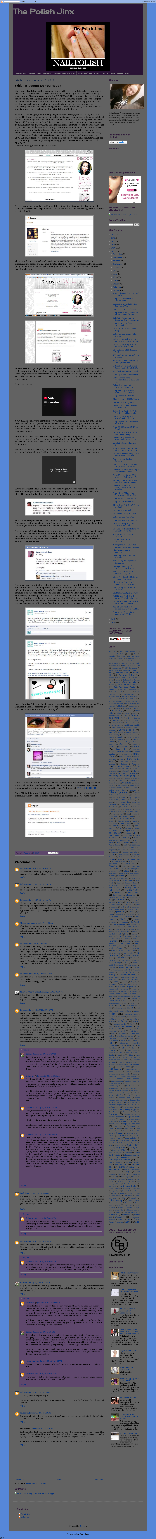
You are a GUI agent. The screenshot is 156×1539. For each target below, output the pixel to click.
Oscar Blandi (132, 1050)
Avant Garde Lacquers (129, 677)
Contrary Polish (114, 778)
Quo (134, 1083)
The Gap (131, 1181)
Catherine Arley (124, 742)
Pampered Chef (114, 1060)
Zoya (128, 1222)
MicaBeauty (113, 991)
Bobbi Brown (134, 718)
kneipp (134, 931)
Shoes (133, 1121)
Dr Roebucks (127, 809)
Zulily (137, 1222)
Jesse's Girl (132, 909)
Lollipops (136, 960)
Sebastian (126, 1112)
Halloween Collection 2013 (118, 878)
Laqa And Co (127, 941)
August (116, 267)
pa (123, 1055)
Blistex (126, 713)
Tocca (118, 1188)
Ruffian (111, 1107)
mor (135, 1001)
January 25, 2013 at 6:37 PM (45, 1218)
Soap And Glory (131, 1138)
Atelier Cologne (114, 670)
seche (135, 1112)
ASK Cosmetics (131, 668)
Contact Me (20, 73)
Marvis (125, 982)
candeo (111, 737)
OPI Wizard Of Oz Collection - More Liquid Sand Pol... (125, 602)
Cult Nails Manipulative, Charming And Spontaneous (126, 319)
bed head (133, 696)
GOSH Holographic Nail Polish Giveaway (129, 1291)
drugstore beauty (132, 811)
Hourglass (130, 895)
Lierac (113, 950)
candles (120, 737)
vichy (118, 1205)
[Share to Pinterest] (57, 853)
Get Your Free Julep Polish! (124, 402)
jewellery (120, 912)
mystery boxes (132, 1005)
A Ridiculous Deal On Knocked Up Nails (126, 294)
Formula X (135, 845)
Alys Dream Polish (131, 658)
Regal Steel (134, 1090)
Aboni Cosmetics (131, 651)
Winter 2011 (114, 1215)
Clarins (112, 764)
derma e (113, 797)
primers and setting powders (128, 1079)
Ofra (121, 1045)
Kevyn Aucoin (131, 927)
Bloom (134, 713)
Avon (111, 680)
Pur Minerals (115, 1083)
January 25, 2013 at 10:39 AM (48, 1076)
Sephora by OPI (130, 1114)
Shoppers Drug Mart (131, 1124)
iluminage (134, 900)
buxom (112, 732)
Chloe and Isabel (125, 756)
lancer (135, 938)
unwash (133, 1198)
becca (124, 697)
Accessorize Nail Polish (117, 654)
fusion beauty (124, 857)
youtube (120, 1219)
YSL (128, 1219)
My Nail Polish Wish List (64, 73)
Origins (112, 1050)
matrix (122, 984)
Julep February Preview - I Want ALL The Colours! (124, 391)
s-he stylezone (129, 1107)
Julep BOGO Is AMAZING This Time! (125, 428)
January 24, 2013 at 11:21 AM (40, 974)
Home (59, 1479)
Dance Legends (116, 787)
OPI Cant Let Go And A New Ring (124, 330)
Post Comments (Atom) (36, 1483)
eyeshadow (115, 833)
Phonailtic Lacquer (131, 1069)
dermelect (122, 797)
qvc (122, 1086)
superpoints (116, 1172)
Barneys (111, 685)
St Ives (132, 1150)
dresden (137, 809)
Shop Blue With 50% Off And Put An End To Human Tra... (125, 449)
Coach (135, 769)
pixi (127, 1071)
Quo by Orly (113, 1086)
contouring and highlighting (122, 776)
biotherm (126, 708)
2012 (113, 619)
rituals (111, 1098)
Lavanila (124, 946)
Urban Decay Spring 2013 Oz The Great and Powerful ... (125, 412)
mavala (111, 986)
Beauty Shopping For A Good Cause (129, 1380)
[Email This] (49, 853)
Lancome (114, 941)
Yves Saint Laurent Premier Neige (124, 444)
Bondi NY (127, 720)
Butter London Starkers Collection (123, 460)
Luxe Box (112, 967)
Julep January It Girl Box (123, 502)
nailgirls (133, 1019)
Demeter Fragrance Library (120, 795)
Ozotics (112, 1055)
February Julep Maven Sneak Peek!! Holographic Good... (125, 481)
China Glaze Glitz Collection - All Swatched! (125, 407)
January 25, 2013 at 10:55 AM (46, 1107)
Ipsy (128, 902)
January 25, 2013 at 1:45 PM (44, 1332)
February (117, 287)
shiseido (122, 1121)
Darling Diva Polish (117, 790)
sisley (138, 1128)
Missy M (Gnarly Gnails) (30, 992)
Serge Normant (134, 1119)
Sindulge (119, 1128)
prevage (111, 1079)
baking (117, 682)
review (135, 1093)
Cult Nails (126, 783)
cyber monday (121, 785)
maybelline (131, 986)
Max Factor (120, 986)
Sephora (113, 1114)
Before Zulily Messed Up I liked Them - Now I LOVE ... (125, 439)
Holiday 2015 (120, 893)
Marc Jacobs (114, 979)
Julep (122, 919)
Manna (134, 977)
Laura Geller (125, 943)
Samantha (30, 1107)
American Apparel (115, 661)
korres (134, 934)
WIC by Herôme (130, 1212)
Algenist (112, 656)
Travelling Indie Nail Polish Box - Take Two (125, 305)
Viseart (137, 1205)
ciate (121, 759)
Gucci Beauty (113, 873)
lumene (134, 962)
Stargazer (119, 1153)
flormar (134, 842)
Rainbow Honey (131, 1086)
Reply (22, 877)
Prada (135, 1074)
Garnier (112, 859)
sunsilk (126, 1169)
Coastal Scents (114, 771)
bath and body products (129, 685)
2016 (113, 241)
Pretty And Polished (129, 1076)
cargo (127, 739)
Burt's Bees (112, 730)
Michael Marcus (114, 993)
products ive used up (132, 1081)
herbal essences (114, 885)
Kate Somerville (119, 924)
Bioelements (133, 706)
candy (129, 737)
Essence (116, 825)
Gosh (126, 871)
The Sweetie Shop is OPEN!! (124, 514)
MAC (137, 967)
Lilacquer (121, 950)
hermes (126, 885)
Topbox (114, 1193)
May (115, 277)
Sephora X (122, 1119)
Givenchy (129, 864)
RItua (135, 1095)
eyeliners (130, 830)
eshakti (137, 823)
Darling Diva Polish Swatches (125, 374)
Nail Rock (112, 1017)
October (116, 261)
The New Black (130, 1184)
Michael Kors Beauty (128, 991)
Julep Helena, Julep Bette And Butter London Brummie (125, 313)
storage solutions (132, 1155)
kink (117, 929)
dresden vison (116, 811)
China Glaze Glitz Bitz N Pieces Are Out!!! (126, 506)
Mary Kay (134, 982)
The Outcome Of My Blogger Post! (125, 351)
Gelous (120, 859)
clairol (134, 761)
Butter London (126, 730)
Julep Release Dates (120, 73)
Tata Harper (125, 1177)
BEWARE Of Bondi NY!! (129, 1397)
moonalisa (127, 1001)
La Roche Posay (114, 938)
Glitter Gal (119, 869)
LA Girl (135, 936)
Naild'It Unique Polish (117, 1019)
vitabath (120, 1207)
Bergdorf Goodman (115, 701)
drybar (115, 814)
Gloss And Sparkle (133, 869)
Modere (134, 998)
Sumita (128, 1162)
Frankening (122, 850)
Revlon (120, 1095)
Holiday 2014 (133, 890)
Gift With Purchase (132, 859)
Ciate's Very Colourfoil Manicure (122, 551)
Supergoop (136, 1169)
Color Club (125, 771)
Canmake (120, 739)
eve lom (128, 828)
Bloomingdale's (114, 715)
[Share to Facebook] (55, 853)
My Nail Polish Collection (40, 73)
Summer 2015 (114, 1169)
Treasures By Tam (133, 1193)
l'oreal (118, 936)
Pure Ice (126, 1083)
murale (111, 1005)
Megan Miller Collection (118, 989)
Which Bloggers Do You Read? (125, 371)
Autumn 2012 (122, 673)
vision (113, 1207)
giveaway (113, 864)
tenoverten (130, 1179)
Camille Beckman (130, 735)
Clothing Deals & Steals (122, 766)
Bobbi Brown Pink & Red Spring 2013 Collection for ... (125, 597)
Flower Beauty (114, 845)
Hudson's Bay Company (117, 897)
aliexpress (121, 656)
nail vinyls (121, 1017)
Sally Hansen (114, 1112)
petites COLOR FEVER (123, 1067)
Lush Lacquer (132, 965)
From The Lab (123, 854)
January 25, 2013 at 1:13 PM (40, 1392)
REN (110, 1093)
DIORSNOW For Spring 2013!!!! (125, 593)
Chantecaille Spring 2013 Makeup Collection (123, 524)
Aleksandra (25, 923)
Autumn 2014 (126, 675)
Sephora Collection (116, 1117)
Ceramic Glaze (123, 747)
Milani (125, 993)
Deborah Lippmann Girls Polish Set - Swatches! (123, 386)
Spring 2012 (133, 1145)
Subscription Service (119, 1159)
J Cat (138, 904)
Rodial (120, 1102)
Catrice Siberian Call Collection (122, 540)
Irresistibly (136, 902)
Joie (138, 914)
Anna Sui (125, 666)
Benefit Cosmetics (127, 699)
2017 (113, 238)
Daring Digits (131, 788)
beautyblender (129, 694)
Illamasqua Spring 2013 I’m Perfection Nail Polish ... (124, 346)
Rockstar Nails (124, 1098)
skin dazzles (115, 1131)
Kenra (122, 927)
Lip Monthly (128, 953)
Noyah (124, 1038)
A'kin (121, 651)
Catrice (123, 744)
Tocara (111, 1188)
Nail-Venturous (132, 1017)
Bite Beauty (117, 711)
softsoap (112, 1140)
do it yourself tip (122, 802)
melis (134, 989)
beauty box (128, 692)
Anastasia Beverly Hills (130, 663)
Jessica (111, 912)
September (118, 264)
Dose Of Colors (125, 807)
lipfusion (127, 955)
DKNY (111, 802)
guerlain (123, 873)
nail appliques (119, 1008)
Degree (137, 792)
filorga (129, 840)
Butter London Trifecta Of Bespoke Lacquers (124, 572)
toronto (122, 1193)
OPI (123, 1047)
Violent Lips (128, 1205)
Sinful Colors (128, 1128)
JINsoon (132, 912)
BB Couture (123, 689)
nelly (117, 1026)
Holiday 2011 (114, 888)
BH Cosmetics (130, 704)
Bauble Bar (113, 689)
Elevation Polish (126, 816)
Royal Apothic (132, 1105)
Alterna (119, 658)
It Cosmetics (128, 905)
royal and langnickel (117, 1105)
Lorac (126, 962)
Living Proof (114, 960)
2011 (113, 622)
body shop (117, 720)
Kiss (122, 929)
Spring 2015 (118, 1150)
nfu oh (122, 1031)
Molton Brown (114, 1001)
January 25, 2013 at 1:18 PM (40, 1413)
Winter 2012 (126, 1215)
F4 (135, 833)
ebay (128, 814)
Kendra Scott (113, 927)
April (115, 280)
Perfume (112, 1064)
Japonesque (136, 907)
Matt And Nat (132, 984)
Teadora (135, 1177)
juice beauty (128, 916)
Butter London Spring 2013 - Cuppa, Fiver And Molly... (125, 465)
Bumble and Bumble (132, 725)
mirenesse (112, 996)
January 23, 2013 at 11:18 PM (40, 884)
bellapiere (112, 699)
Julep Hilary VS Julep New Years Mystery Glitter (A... (124, 494)
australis (126, 670)
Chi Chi (127, 754)
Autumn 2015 (113, 677)
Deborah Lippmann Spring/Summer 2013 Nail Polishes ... (124, 488)
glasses (125, 866)
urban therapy (117, 1203)
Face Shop (128, 835)
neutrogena (129, 1029)
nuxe (129, 1040)
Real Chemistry (114, 1088)
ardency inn (116, 668)
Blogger (83, 1526)
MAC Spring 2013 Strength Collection (124, 588)
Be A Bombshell (116, 692)
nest (138, 1026)
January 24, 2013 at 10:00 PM (41, 1010)
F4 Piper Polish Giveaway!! (126, 1369)
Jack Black (114, 907)
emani (135, 821)
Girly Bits (132, 862)
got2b (135, 871)
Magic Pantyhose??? (128, 1351)
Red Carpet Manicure (129, 1088)
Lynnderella (124, 967)
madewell (127, 970)
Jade (127, 907)
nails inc (112, 1021)
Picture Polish (115, 1071)
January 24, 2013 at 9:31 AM (40, 944)
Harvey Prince (131, 883)
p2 (119, 1055)
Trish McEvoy (116, 1196)
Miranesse (133, 993)
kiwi (132, 929)
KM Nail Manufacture (122, 931)
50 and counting (32, 1361)
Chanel (136, 746)
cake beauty (114, 735)
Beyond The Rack (117, 704)
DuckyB (23, 1193)
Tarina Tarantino (133, 1174)
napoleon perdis (119, 1024)
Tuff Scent (128, 1196)
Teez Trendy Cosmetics (117, 1179)
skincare (119, 1133)
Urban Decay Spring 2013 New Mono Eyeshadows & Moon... (126, 340)
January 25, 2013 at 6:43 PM (46, 1262)
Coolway (127, 778)
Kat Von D (135, 922)
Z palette (120, 1222)
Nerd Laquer (126, 1026)
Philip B (136, 1067)
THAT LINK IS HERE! (86, 788)
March (116, 284)
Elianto (111, 818)
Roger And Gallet (131, 1102)
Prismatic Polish (117, 1081)
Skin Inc (126, 1131)
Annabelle (136, 666)
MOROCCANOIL (114, 1003)
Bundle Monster (117, 727)
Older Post (98, 1479)
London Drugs (116, 962)
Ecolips (135, 814)
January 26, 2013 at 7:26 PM (42, 1429)
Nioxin (113, 1033)
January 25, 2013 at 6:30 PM (46, 1134)
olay (133, 1045)
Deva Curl (114, 800)
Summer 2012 (121, 1165)
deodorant (136, 795)
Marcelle (116, 982)
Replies (26, 1050)
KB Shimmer (132, 924)
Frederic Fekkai (134, 850)
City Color (124, 761)
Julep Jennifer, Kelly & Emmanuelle (122, 324)
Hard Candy (128, 881)
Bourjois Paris (117, 723)
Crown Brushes (114, 783)
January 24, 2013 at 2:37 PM (52, 992)
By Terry (128, 732)
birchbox (136, 708)
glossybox (115, 871)
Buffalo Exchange (115, 725)
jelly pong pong (117, 909)
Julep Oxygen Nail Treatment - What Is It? (126, 423)
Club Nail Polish (123, 769)
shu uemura (131, 1126)
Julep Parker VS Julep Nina (124, 396)
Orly (120, 1050)
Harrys (119, 883)
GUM (113, 876)
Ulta (123, 1198)
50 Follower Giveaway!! (129, 1273)
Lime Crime (131, 950)
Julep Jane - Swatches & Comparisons (123, 299)
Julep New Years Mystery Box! (125, 520)
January (116, 290)
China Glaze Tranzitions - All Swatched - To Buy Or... (125, 433)
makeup (112, 975)
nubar (132, 1038)
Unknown (24, 868)
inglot (120, 902)
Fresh (111, 854)
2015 (113, 245)
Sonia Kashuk (113, 1143)
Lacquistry (126, 938)
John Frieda (130, 914)
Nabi (110, 1008)
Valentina (128, 1203)
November (117, 257)
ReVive (111, 1095)
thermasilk (112, 1186)
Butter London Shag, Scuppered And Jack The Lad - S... (126, 380)
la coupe (127, 936)
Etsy (120, 828)
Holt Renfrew (134, 893)
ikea (110, 900)
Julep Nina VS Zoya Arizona (124, 498)
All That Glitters (134, 656)
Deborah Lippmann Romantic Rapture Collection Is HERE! (125, 367)
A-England (113, 651)
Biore (110, 708)
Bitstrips (129, 711)
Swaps (127, 1172)
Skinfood (130, 1133)
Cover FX (121, 780)
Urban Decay (115, 1200)
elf (136, 816)
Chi (120, 754)
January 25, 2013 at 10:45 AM (48, 1303)
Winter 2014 (120, 1217)
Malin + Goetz (114, 977)
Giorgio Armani (118, 862)
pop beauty (125, 1074)
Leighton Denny (133, 948)
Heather (29, 1054)
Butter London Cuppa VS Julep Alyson (126, 335)
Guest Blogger (135, 873)
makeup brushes (127, 975)
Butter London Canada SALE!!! (125, 309)
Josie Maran (116, 916)
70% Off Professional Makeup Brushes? (126, 356)
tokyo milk (126, 1188)
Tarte (114, 1176)
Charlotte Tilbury (124, 752)
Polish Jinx (25, 1514)
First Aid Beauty (123, 842)
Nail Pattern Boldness (123, 1011)
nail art (130, 1008)
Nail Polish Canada (131, 1014)
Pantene (126, 1060)
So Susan (119, 1138)
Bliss (119, 713)
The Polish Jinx (43, 11)
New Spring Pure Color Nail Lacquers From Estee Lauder (126, 546)
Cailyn (135, 732)
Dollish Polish (125, 804)
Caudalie (112, 747)
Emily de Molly (125, 823)
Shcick (113, 1121)
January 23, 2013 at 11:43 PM (40, 900)
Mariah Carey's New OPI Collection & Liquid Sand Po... (126, 608)
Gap (135, 857)
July (115, 271)
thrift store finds (128, 1186)
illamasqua (120, 899)
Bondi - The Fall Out (128, 1433)
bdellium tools (135, 689)
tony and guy (115, 1191)
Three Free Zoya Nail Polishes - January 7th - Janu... (126, 578)
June (115, 274)
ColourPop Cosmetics (127, 773)
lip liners (117, 953)
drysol (122, 814)
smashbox (123, 1135)
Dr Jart (117, 809)
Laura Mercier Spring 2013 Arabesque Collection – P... (125, 476)
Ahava (135, 654)
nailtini (136, 1021)
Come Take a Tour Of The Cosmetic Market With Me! (129, 1416)
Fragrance (112, 850)
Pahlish (130, 1055)
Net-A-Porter (116, 1029)
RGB (128, 1095)
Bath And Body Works (124, 687)
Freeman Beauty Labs (129, 852)
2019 (113, 235)
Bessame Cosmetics (133, 701)
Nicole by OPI (134, 1031)
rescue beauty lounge (122, 1093)
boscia (137, 720)
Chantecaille (120, 749)
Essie (129, 826)
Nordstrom (122, 1033)
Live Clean (133, 958)
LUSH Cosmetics (116, 965)
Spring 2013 (119, 1147)
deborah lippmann (118, 792)
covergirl (133, 780)
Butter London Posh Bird (123, 517)
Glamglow (113, 866)
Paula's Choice (132, 1062)
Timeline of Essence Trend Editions (93, 73)
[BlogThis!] (51, 853)
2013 (113, 251)
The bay (121, 1181)
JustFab (113, 922)
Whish (118, 1212)
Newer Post (20, 1479)
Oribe (134, 1048)
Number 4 (114, 1040)
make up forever (127, 972)
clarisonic (124, 764)
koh (126, 934)
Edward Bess (113, 816)
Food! (125, 845)
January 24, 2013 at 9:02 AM (42, 923)
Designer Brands (134, 797)
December (117, 254)
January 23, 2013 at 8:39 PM (40, 868)
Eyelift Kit (116, 830)
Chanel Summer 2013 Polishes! (126, 399)
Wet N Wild (119, 1210)
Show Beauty (118, 1126)
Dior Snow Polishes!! (122, 510)
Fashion (125, 838)
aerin (129, 654)
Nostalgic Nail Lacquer (125, 1036)
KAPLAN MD (123, 922)
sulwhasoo (119, 1162)
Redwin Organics (122, 1090)
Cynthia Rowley (134, 785)
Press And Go (114, 1076)
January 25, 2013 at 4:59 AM (40, 1241)
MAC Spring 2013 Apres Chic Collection (125, 562)
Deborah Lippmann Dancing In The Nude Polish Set (126, 471)
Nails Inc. (123, 1021)
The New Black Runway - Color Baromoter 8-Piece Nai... (126, 455)
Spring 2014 (135, 1148)
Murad (133, 1003)
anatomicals (115, 665)
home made (117, 895)
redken (111, 1090)
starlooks (128, 1153)
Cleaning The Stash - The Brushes (124, 556)
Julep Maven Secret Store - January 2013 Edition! (124, 613)
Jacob (122, 907)
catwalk (134, 744)
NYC (135, 1040)
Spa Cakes (124, 1143)
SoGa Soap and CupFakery (127, 1140)
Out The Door (131, 1052)
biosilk (117, 708)
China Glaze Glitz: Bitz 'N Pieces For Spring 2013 (123, 583)
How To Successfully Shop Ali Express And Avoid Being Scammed (129, 1332)
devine (124, 800)
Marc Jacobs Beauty (131, 979)
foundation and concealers (124, 847)
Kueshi (111, 936)
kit (127, 929)
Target (120, 1174)
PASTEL (121, 1062)
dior (132, 799)
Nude (138, 1038)
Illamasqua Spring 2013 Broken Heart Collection (124, 417)
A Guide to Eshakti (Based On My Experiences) (127, 1311)
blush (125, 715)
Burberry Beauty (131, 727)
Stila (118, 1155)
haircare (121, 876)
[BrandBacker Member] (119, 1256)
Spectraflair (119, 1145)
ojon (127, 1045)
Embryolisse (113, 823)
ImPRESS (112, 902)
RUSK (118, 1107)
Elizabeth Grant (123, 821)
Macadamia (117, 970)
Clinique (136, 764)
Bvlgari (120, 732)
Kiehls (111, 929)
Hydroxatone (132, 897)
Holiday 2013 (114, 890)
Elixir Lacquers (123, 819)
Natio (110, 1026)
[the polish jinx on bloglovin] (118, 143)
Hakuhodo (133, 876)
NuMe (123, 1040)
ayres (118, 680)
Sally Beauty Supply (128, 1109)
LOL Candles (126, 960)
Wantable (129, 1207)
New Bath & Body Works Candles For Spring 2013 (124, 567)
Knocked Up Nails (115, 934)
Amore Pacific (128, 661)
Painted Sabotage (129, 1057)
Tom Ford (136, 1188)
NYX (110, 1043)
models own (120, 998)
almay (113, 658)
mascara (112, 984)
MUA (125, 1003)
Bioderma (122, 706)
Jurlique (137, 919)
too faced (136, 1191)
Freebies (114, 852)
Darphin (133, 790)
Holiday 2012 (130, 888)
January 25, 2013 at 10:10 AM (44, 1054)
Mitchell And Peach (124, 996)
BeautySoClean (114, 696)
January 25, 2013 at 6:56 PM (46, 1374)
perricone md (121, 1064)
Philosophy (116, 1069)
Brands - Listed (131, 723)
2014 (113, 248)
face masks (114, 835)
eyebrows (136, 828)
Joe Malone (119, 914)
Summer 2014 (126, 1167)
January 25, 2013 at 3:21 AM (38, 1193)
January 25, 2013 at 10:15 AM (39, 1283)
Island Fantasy (116, 904)
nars (132, 1024)
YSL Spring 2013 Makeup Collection (123, 535)
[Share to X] (53, 853)
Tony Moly (125, 1191)
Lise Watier (121, 958)
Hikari (135, 885)
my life (119, 1005)
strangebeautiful (124, 1157)
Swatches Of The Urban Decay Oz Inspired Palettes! (125, 362)
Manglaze (125, 977)
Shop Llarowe (114, 1124)
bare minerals (129, 682)
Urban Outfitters (134, 1200)
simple (111, 1128)
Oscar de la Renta (115, 1052)
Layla (132, 946)
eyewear (128, 833)
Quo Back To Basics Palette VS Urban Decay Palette (126, 530)
